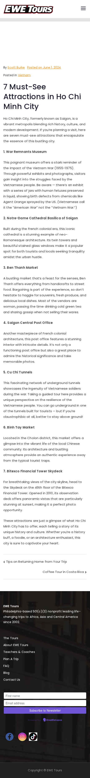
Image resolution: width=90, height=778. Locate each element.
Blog (6, 673)
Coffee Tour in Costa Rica (63, 572)
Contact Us (11, 680)
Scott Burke (16, 67)
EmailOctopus (54, 720)
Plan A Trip (11, 659)
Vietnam (24, 75)
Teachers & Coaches (19, 652)
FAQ (6, 666)
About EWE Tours (15, 645)
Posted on (44, 67)
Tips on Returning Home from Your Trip (36, 561)
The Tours (10, 638)
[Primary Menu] (83, 9)
